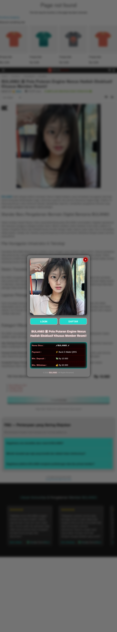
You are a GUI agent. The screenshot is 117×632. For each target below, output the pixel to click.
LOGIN (43, 321)
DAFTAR (73, 321)
